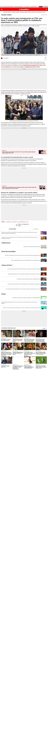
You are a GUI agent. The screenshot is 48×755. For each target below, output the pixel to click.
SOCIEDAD (22, 12)
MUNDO (25, 12)
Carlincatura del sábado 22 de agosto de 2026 (31, 246)
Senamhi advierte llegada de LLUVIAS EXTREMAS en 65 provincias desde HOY (25, 260)
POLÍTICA (9, 12)
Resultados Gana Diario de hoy (8, 6)
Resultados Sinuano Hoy (19, 6)
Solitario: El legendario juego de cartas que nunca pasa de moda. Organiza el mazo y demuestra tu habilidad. (19, 303)
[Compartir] (45, 57)
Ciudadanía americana (21, 221)
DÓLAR (44, 12)
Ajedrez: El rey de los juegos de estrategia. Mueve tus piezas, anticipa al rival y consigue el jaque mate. (21, 307)
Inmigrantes (9, 221)
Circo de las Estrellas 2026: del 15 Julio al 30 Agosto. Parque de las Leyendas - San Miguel (23, 268)
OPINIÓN (13, 12)
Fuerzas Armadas (34, 6)
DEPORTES (33, 12)
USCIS (27, 221)
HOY (1, 6)
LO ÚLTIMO (5, 12)
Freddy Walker (6, 58)
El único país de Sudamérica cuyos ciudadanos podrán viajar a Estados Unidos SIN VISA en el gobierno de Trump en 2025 (19, 188)
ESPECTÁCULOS (39, 12)
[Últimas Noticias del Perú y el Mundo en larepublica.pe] (24, 9)
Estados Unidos (6, 14)
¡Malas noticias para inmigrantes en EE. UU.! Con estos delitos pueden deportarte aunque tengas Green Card (19, 152)
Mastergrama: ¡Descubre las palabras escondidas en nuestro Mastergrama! (26, 297)
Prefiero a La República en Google (23, 225)
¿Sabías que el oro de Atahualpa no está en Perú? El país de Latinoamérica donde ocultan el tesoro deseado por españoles (19, 238)
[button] (1, 9)
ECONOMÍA (17, 12)
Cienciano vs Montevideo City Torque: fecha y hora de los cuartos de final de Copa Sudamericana (22, 255)
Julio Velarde (27, 6)
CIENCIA (29, 12)
